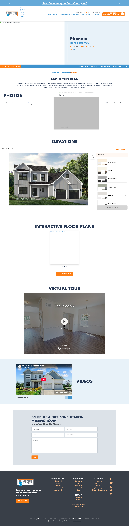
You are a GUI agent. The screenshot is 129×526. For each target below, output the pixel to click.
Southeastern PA (58, 488)
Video (125, 66)
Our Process (78, 481)
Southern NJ (58, 490)
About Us (79, 483)
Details (81, 66)
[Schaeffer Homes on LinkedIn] (111, 494)
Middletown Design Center (99, 490)
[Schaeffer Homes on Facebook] (111, 479)
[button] (63, 127)
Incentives (99, 481)
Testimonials (78, 488)
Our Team (78, 486)
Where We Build (64, 15)
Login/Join (79, 12)
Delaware (58, 483)
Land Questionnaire (78, 504)
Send (34, 457)
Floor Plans (98, 483)
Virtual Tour (116, 66)
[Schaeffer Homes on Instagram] (111, 486)
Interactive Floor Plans (102, 66)
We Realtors (88, 12)
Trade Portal (78, 502)
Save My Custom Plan (64, 274)
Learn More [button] (75, 15)
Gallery (98, 486)
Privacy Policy (78, 506)
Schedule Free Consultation (11, 66)
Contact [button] (96, 15)
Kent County (65, 73)
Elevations (89, 66)
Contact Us (78, 500)
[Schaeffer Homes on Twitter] (111, 490)
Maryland (56, 73)
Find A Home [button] (52, 15)
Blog (78, 490)
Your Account (22, 500)
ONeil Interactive (77, 521)
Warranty (97, 12)
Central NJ (58, 481)
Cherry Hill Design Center (98, 488)
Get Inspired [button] (86, 15)
